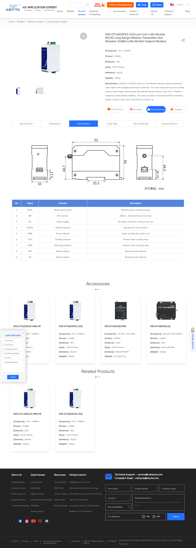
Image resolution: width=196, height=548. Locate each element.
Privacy (25, 541)
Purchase (136, 109)
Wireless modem (36, 22)
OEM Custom (59, 500)
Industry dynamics (19, 500)
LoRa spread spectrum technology (83, 488)
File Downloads (156, 109)
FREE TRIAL (59, 488)
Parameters (55, 124)
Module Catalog (60, 506)
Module (70, 11)
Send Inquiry (115, 109)
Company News (18, 482)
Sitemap (76, 541)
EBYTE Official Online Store (93, 542)
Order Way (112, 124)
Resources (60, 475)
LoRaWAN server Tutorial (79, 482)
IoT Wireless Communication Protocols (85, 494)
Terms (36, 541)
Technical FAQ (60, 482)
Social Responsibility (20, 506)
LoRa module (36, 482)
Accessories (119, 11)
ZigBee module (37, 494)
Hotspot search (77, 475)
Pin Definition (83, 124)
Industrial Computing (94, 13)
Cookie (14, 541)
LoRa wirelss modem (57, 22)
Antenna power (37, 511)
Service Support (61, 494)
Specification (26, 124)
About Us (154, 13)
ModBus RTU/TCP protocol (80, 511)
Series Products (169, 124)
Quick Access (38, 475)
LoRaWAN (35, 506)
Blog (188, 11)
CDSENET (112, 541)
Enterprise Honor (18, 488)
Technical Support (168, 13)
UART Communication (78, 500)
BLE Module (35, 488)
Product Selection (134, 13)
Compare (176, 109)
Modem (82, 11)
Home (60, 11)
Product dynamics (18, 494)
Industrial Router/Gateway (41, 500)
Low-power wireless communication (84, 506)
